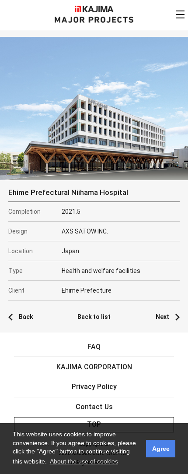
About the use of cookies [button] (84, 461)
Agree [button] (161, 448)
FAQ (94, 347)
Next (162, 316)
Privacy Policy (94, 386)
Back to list (94, 316)
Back (26, 316)
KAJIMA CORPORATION (94, 9)
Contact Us (94, 407)
